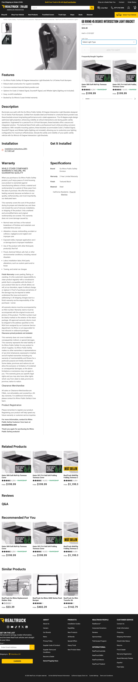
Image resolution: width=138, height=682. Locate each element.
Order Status (132, 2)
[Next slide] (135, 98)
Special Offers (72, 641)
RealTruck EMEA (97, 655)
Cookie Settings (93, 675)
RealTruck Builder (70, 2)
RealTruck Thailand (98, 664)
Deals (80, 15)
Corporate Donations (99, 628)
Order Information (123, 628)
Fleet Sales (120, 667)
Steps (72, 15)
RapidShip (71, 628)
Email (2, 643)
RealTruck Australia (98, 651)
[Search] (92, 8)
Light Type (85, 38)
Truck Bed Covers (48, 15)
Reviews (95, 632)
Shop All (4, 15)
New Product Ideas (74, 649)
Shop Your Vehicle (17, 15)
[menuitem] (4, 15)
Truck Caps (62, 15)
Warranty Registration (124, 654)
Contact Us (120, 624)
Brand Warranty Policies (125, 658)
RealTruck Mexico (98, 660)
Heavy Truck (72, 645)
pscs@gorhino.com (9, 425)
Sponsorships (96, 637)
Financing (120, 632)
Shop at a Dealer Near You (106, 2)
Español (119, 662)
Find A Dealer (121, 649)
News (45, 637)
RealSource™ (96, 624)
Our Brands (47, 632)
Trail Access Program (99, 641)
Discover (90, 15)
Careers (45, 628)
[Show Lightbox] (45, 46)
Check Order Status (123, 641)
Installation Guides (74, 624)
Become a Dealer (48, 656)
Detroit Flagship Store (50, 661)
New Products (33, 15)
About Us (46, 624)
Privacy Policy (47, 641)
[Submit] (32, 647)
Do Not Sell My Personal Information (59, 675)
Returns (119, 645)
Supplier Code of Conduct (51, 645)
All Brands (71, 637)
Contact (121, 2)
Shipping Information (124, 637)
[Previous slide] (83, 98)
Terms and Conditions (106, 675)
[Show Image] (7, 28)
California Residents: (64, 193)
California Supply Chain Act (79, 675)
